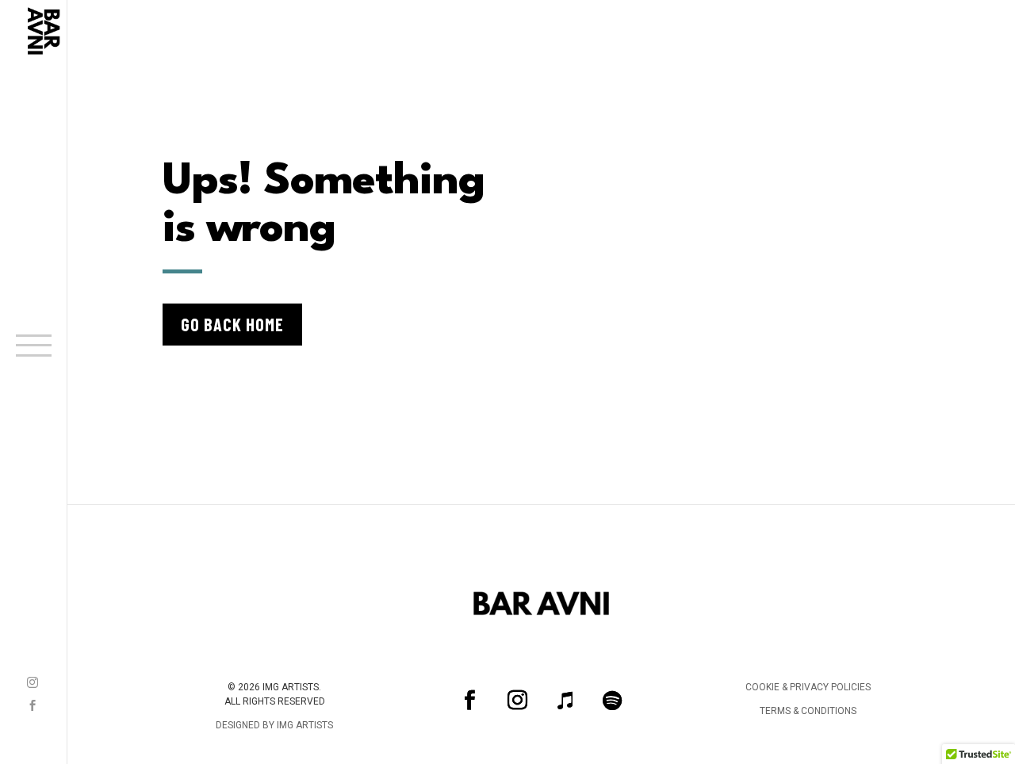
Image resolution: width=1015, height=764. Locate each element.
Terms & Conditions (808, 710)
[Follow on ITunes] (564, 700)
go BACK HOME (232, 324)
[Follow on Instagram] (32, 682)
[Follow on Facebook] (32, 705)
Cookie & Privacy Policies (808, 687)
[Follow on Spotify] (612, 700)
